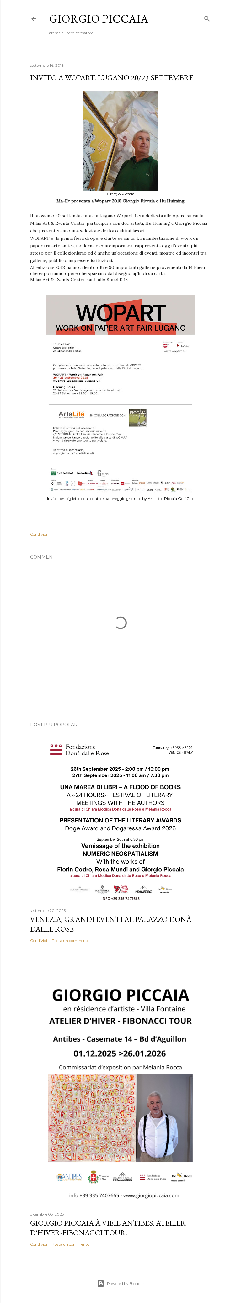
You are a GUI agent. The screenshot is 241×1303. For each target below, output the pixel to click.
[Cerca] (207, 17)
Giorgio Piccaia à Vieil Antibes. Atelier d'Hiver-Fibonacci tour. (108, 1227)
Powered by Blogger (125, 1283)
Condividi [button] (38, 534)
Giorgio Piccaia (98, 18)
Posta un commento (70, 940)
